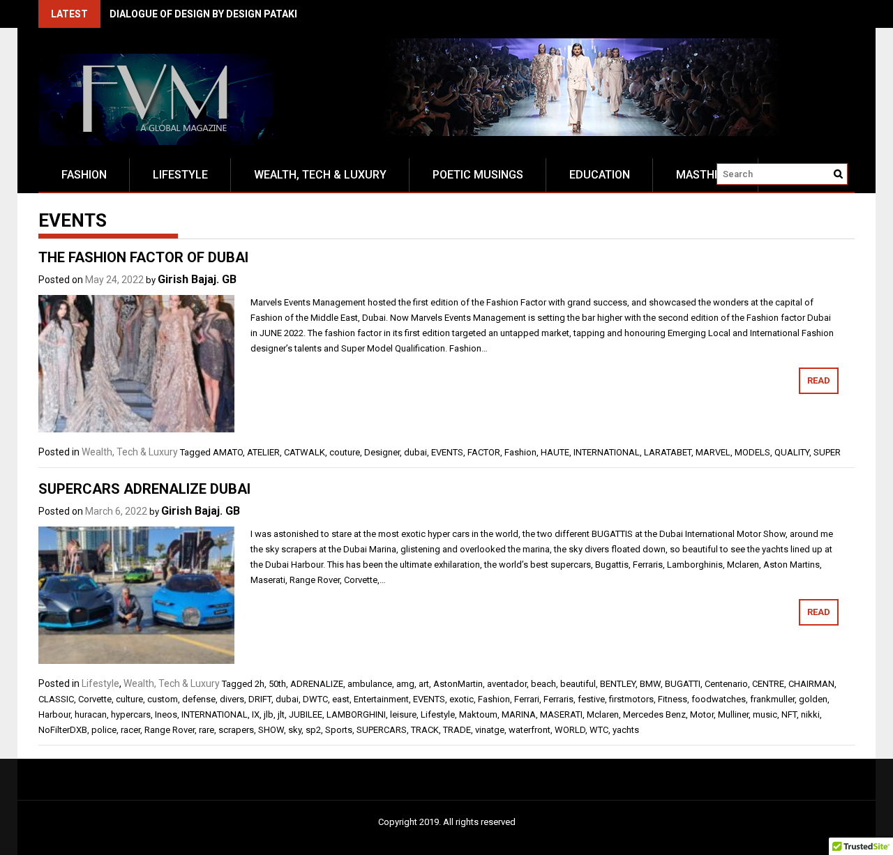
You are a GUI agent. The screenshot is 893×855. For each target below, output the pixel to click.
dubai (415, 452)
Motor (702, 714)
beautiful (578, 684)
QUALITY (791, 452)
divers (232, 699)
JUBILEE (305, 714)
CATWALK (304, 452)
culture (129, 699)
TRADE (457, 730)
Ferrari (526, 699)
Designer (382, 452)
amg (405, 684)
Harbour (54, 714)
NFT (789, 714)
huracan (91, 714)
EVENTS (447, 452)
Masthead (705, 174)
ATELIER (263, 452)
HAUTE (555, 452)
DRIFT (259, 699)
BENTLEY (618, 684)
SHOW (271, 730)
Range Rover (169, 730)
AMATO (228, 452)
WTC (599, 730)
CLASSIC (56, 699)
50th (277, 684)
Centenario (726, 684)
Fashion (84, 174)
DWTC (315, 699)
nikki (810, 714)
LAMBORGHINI (356, 714)
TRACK (425, 730)
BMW (650, 684)
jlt (281, 714)
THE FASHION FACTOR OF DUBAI (143, 257)
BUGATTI (682, 684)
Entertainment (381, 699)
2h (259, 684)
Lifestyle (180, 174)
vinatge (489, 730)
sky (294, 730)
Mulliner (733, 714)
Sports (338, 730)
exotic (461, 699)
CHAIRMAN (811, 684)
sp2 (313, 730)
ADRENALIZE (316, 684)
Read (818, 380)
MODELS (752, 452)
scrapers (236, 730)
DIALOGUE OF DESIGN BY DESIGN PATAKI (203, 14)
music (765, 714)
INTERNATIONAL (606, 452)
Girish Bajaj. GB (197, 279)
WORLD (570, 730)
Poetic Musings (478, 174)
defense (199, 699)
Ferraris (558, 699)
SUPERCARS (382, 730)
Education (599, 174)
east (341, 699)
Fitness (672, 699)
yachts (626, 730)
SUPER (827, 452)
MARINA (519, 714)
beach (543, 684)
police (104, 730)
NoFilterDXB (62, 730)
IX (256, 714)
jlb (268, 714)
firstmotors (631, 699)
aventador (507, 684)
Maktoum (478, 714)
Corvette (95, 699)
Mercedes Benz (654, 714)
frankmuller (772, 699)
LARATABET (667, 452)
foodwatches (718, 699)
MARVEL (713, 452)
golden (813, 699)
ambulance (369, 684)
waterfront (529, 730)
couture (344, 452)
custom (162, 699)
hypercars (131, 714)
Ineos (166, 714)
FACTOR (483, 452)
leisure (403, 714)
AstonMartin (458, 684)
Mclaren (603, 714)
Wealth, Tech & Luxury (320, 174)
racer (130, 730)
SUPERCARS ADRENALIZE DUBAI (144, 489)
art (424, 684)
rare (206, 730)
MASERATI (561, 714)
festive (591, 699)
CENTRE (768, 684)
